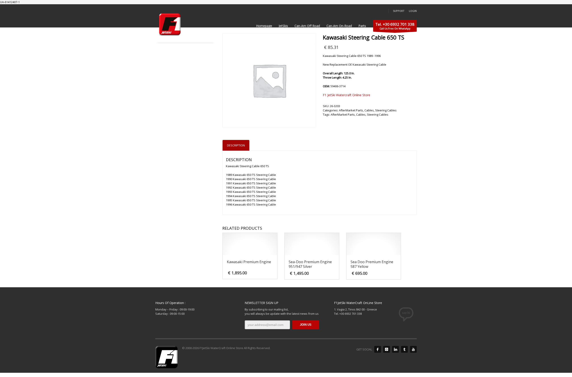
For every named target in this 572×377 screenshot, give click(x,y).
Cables (369, 110)
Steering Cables (386, 110)
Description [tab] (236, 145)
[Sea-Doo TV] (413, 349)
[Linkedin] (395, 349)
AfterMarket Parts (351, 110)
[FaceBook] (377, 349)
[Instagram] (386, 349)
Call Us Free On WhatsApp (394, 26)
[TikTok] (404, 349)
